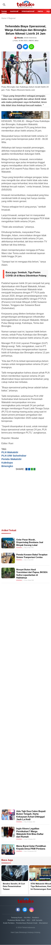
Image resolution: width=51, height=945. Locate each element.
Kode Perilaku (8, 923)
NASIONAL (14, 11)
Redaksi (35, 918)
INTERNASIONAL (28, 11)
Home (4, 18)
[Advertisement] (25, 503)
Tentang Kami (16, 918)
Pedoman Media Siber (16, 920)
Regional (11, 18)
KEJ (28, 920)
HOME (4, 11)
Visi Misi (27, 918)
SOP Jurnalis (37, 920)
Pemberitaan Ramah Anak (26, 923)
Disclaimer (43, 923)
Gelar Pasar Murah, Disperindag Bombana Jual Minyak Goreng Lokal (29, 542)
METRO (40, 11)
